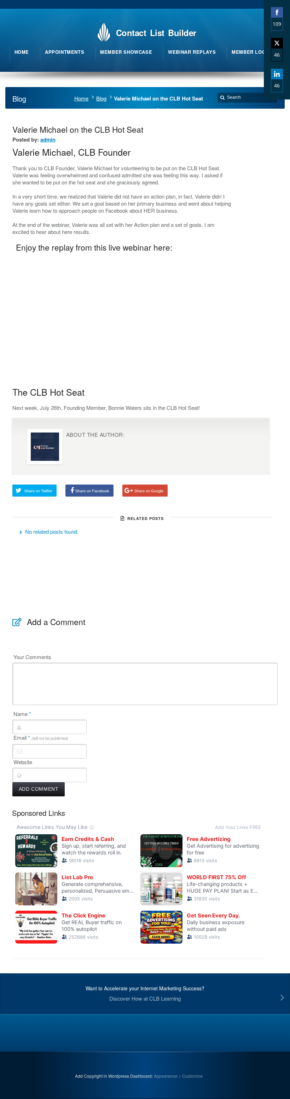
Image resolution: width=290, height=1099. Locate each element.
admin (48, 139)
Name (22, 713)
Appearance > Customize (178, 1076)
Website (22, 762)
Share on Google (148, 490)
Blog (101, 98)
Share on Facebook (92, 490)
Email (40, 737)
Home (81, 98)
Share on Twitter (38, 490)
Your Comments (32, 656)
